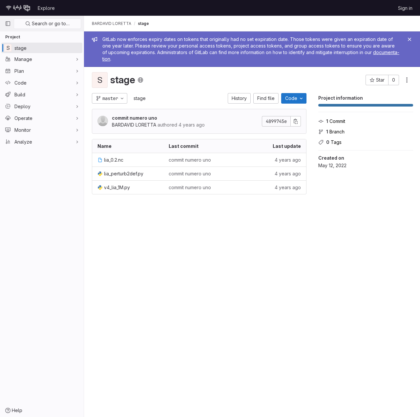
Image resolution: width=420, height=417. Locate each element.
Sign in (405, 8)
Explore (46, 8)
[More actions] (407, 80)
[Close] (409, 39)
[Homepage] (18, 8)
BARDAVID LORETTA (111, 23)
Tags (334, 142)
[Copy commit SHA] (295, 121)
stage (140, 98)
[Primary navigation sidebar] (8, 23)
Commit (335, 121)
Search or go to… (50, 23)
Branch (335, 131)
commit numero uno (134, 118)
